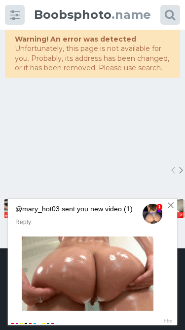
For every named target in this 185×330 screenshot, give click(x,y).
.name (92, 14)
